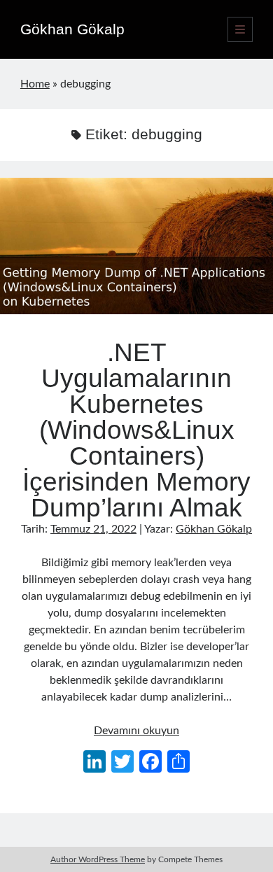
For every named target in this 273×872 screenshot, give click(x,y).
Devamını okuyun (136, 730)
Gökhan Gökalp (72, 29)
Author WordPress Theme (97, 859)
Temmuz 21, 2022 (93, 529)
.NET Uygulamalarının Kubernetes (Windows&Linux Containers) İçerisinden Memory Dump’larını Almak (136, 246)
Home (35, 84)
